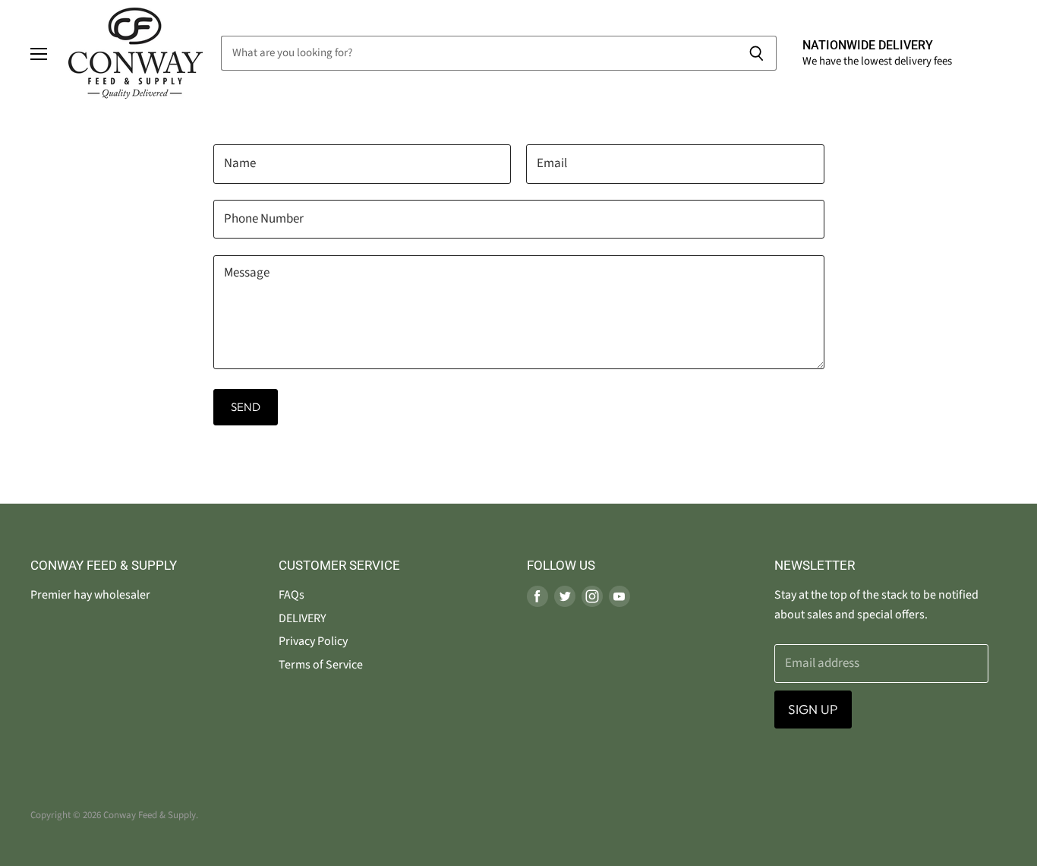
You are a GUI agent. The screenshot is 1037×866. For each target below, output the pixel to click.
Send (246, 407)
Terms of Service (321, 664)
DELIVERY (302, 618)
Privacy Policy (313, 641)
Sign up (812, 709)
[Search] (756, 53)
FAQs (291, 594)
